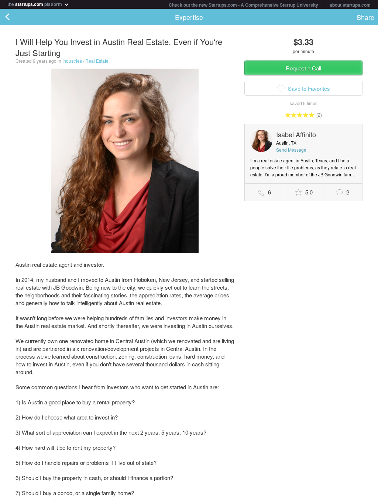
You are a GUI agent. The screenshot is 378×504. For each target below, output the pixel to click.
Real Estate (97, 61)
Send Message (291, 149)
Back (15, 17)
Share (365, 17)
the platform (35, 3)
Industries (72, 61)
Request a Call (303, 68)
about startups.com (350, 4)
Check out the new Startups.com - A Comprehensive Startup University (243, 4)
